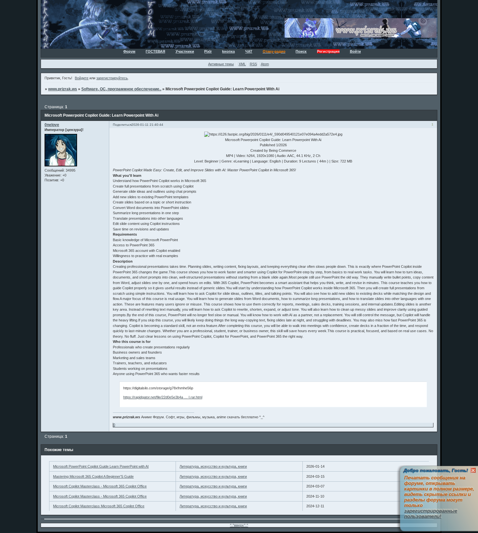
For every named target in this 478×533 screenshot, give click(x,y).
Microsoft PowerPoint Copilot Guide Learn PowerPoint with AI (101, 466)
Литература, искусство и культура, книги (213, 466)
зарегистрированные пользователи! (430, 513)
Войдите (81, 78)
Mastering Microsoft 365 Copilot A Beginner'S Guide (93, 476)
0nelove (52, 125)
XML (242, 64)
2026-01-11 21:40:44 (147, 124)
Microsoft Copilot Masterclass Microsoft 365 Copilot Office (98, 506)
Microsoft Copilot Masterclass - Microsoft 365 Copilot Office (100, 486)
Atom (265, 64)
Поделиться (122, 124)
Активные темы (221, 64)
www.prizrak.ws (62, 89)
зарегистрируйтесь (112, 78)
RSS (253, 64)
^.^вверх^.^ (239, 525)
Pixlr (208, 51)
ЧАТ (248, 51)
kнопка (228, 51)
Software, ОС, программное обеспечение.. (121, 89)
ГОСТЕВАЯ (155, 51)
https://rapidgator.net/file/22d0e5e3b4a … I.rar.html (162, 397)
